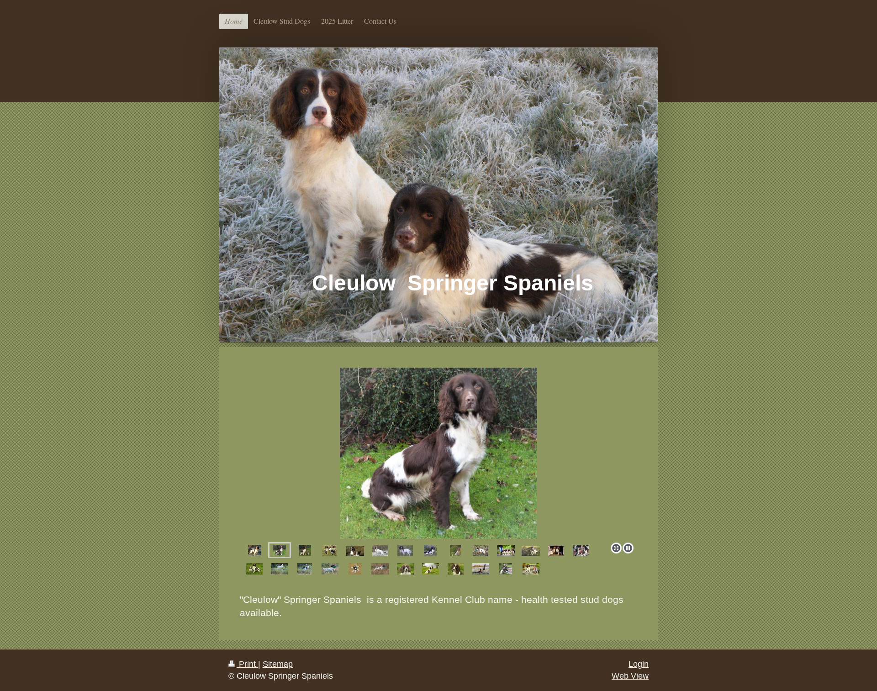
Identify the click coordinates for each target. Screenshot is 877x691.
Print (247, 664)
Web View (630, 675)
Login (639, 664)
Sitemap (278, 664)
